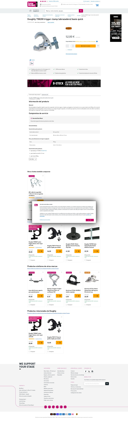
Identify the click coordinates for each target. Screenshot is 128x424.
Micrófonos (46, 378)
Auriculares (46, 380)
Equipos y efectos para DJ (49, 374)
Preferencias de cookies (45, 219)
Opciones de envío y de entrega (77, 374)
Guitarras (46, 384)
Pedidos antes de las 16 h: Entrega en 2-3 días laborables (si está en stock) (78, 4)
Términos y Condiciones (76, 386)
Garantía (72, 378)
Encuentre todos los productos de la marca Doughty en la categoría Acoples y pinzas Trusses (48, 313)
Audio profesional (47, 373)
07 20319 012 (44, 150)
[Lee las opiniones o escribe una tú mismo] (30, 22)
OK (90, 220)
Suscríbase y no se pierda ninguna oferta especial (94, 379)
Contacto (73, 371)
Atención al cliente (76, 368)
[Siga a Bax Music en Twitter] (89, 371)
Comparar (32, 260)
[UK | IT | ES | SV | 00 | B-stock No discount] (64, 83)
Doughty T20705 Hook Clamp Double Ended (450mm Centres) (90, 245)
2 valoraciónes (38, 247)
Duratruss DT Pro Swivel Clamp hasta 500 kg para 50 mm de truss (91, 290)
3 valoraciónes (38, 197)
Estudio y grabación (48, 376)
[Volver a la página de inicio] (30, 10)
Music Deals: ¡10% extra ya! (50, 371)
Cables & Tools (47, 396)
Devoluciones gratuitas (46, 4)
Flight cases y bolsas (48, 400)
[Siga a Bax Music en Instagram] (92, 371)
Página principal (74, 385)
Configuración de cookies (76, 392)
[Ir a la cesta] (97, 4)
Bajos (45, 386)
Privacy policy (74, 390)
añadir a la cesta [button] (86, 46)
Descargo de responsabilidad (77, 388)
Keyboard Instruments (48, 390)
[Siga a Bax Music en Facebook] (85, 371)
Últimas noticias (60, 373)
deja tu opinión (51, 22)
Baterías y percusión (48, 388)
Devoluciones (74, 376)
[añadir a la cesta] (40, 251)
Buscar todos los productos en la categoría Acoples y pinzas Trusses (43, 268)
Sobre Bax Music (60, 371)
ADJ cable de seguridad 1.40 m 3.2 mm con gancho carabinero (36, 193)
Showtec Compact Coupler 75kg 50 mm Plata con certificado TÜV (54, 290)
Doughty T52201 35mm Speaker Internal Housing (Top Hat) (73, 245)
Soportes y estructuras (49, 398)
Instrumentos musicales (49, 382)
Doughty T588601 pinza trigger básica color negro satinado (36, 243)
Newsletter (59, 374)
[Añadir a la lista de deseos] (98, 46)
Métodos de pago (74, 373)
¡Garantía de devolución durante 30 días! (50, 6)
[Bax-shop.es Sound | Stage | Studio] (32, 4)
